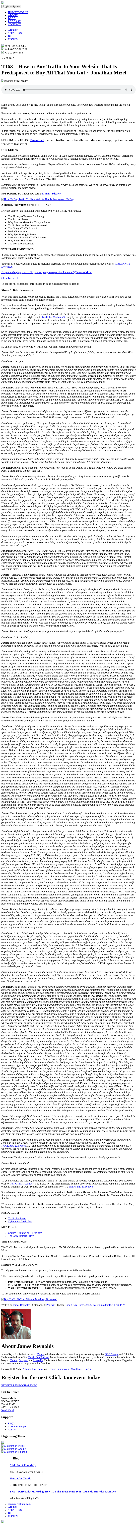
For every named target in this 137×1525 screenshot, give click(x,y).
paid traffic (107, 1305)
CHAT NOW (29, 1385)
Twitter (13, 1360)
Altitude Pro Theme (33, 1369)
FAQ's (11, 1423)
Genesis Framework (58, 1369)
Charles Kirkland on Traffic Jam (25, 1232)
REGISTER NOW (11, 1385)
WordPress (76, 1369)
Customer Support (17, 1426)
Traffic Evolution (17, 1218)
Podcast (50, 1305)
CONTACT (14, 24)
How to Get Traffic (20, 1478)
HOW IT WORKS (18, 12)
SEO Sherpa (111, 1354)
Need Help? (7, 1410)
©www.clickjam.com (19, 1504)
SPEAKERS (15, 33)
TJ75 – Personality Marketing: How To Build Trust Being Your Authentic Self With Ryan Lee (63, 1491)
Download (37, 140)
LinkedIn (38, 1360)
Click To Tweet (9, 278)
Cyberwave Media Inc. (20, 1221)
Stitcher (56, 193)
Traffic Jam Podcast (38, 1357)
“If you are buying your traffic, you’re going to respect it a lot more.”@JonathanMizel (46, 272)
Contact (12, 1429)
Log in (88, 1369)
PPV (122, 1305)
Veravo (40, 1354)
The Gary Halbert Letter (21, 1235)
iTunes (46, 193)
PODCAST (14, 21)
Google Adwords (75, 1305)
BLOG (12, 18)
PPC (116, 1305)
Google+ (23, 1360)
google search (92, 1305)
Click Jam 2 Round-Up (23, 1465)
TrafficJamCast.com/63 (54, 317)
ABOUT (13, 15)
